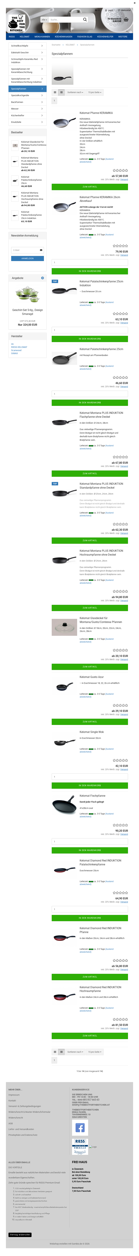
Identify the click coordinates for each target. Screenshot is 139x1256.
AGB (10, 1123)
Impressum (13, 1095)
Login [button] (110, 10)
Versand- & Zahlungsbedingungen (24, 1106)
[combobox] (75, 92)
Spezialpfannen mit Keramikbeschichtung (21, 70)
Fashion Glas (84, 36)
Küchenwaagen (63, 36)
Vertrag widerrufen (20, 1234)
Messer (14, 108)
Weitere (122, 36)
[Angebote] (42, 278)
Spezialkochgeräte (20, 95)
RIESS (12, 36)
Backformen (17, 102)
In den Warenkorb (90, 271)
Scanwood (16, 350)
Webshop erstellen (59, 1243)
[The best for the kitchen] (21, 23)
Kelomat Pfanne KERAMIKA (96, 113)
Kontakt (12, 1100)
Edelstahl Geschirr (20, 52)
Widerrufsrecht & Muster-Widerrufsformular (29, 1112)
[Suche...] (85, 20)
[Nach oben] (130, 1251)
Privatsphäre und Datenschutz (22, 1135)
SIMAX (14, 353)
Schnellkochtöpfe (19, 45)
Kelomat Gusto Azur (92, 677)
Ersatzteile (16, 122)
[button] (97, 10)
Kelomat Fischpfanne (92, 795)
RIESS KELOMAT (19, 347)
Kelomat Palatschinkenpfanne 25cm (101, 349)
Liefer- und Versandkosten (21, 1129)
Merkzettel (125, 10)
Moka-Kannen (42, 36)
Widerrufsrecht (15, 1117)
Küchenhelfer (105, 36)
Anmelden (28, 258)
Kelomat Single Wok (92, 732)
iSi (12, 344)
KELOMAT (24, 36)
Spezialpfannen (18, 88)
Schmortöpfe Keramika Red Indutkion (24, 61)
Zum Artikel (90, 187)
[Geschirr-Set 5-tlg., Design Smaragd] (27, 294)
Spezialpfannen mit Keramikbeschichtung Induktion (26, 80)
